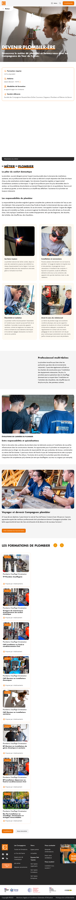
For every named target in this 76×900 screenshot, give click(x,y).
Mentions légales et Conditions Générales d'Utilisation (34, 898)
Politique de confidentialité (65, 898)
